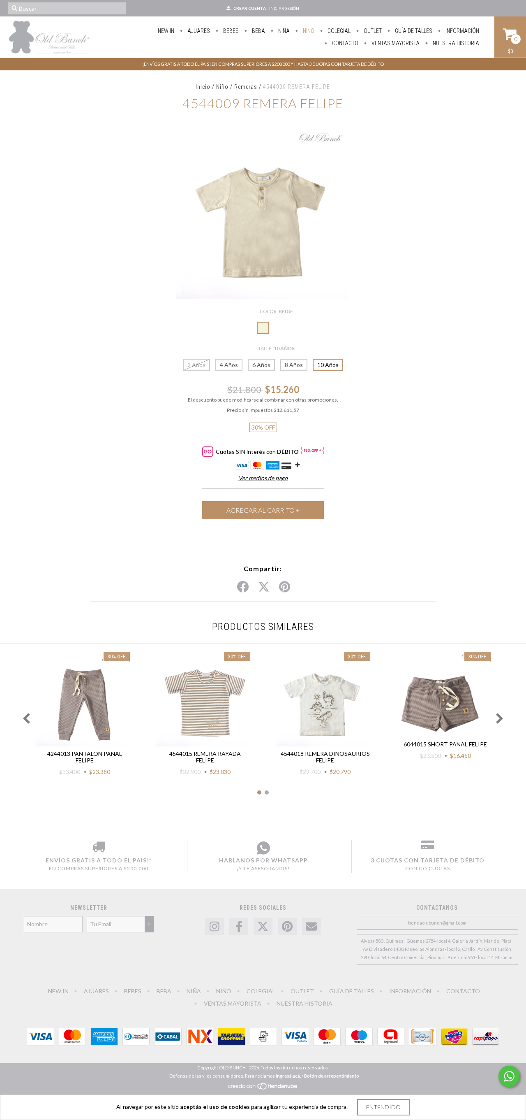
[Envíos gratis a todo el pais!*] (99, 848)
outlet (372, 31)
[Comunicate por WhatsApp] (509, 1076)
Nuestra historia (455, 43)
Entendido (383, 1107)
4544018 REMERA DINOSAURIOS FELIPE (325, 757)
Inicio (203, 87)
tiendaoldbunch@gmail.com (437, 922)
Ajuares (198, 31)
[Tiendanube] (263, 1088)
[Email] (311, 927)
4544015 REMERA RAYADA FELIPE (205, 757)
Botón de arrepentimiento (331, 1075)
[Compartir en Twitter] (264, 587)
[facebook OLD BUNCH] (238, 927)
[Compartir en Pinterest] (284, 587)
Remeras (245, 87)
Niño (308, 31)
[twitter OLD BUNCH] (263, 927)
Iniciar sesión (284, 8)
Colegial (338, 31)
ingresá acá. (288, 1075)
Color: (276, 311)
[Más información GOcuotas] (312, 451)
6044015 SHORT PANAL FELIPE (445, 744)
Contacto (344, 43)
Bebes (230, 31)
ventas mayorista (395, 43)
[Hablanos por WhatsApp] (263, 848)
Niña (283, 31)
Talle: (276, 348)
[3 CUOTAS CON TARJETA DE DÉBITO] (427, 848)
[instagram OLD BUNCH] (214, 927)
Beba (258, 31)
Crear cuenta (249, 8)
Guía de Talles (413, 31)
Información (461, 31)
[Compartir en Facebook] (243, 587)
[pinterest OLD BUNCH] (287, 927)
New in (166, 31)
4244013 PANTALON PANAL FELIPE (84, 757)
